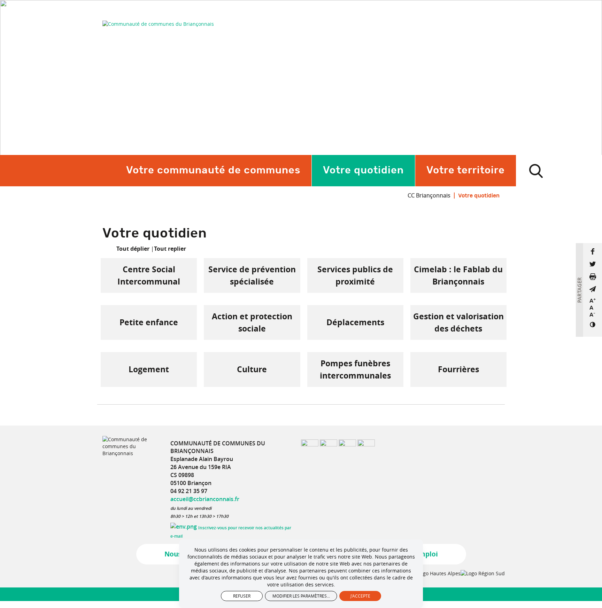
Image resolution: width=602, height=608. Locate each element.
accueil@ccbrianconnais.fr (204, 499)
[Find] (535, 170)
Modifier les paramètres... (301, 596)
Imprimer (592, 276)
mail (592, 289)
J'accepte (360, 596)
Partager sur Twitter (592, 264)
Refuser (241, 596)
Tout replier (170, 248)
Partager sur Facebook (592, 251)
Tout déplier (132, 248)
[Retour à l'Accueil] (158, 24)
